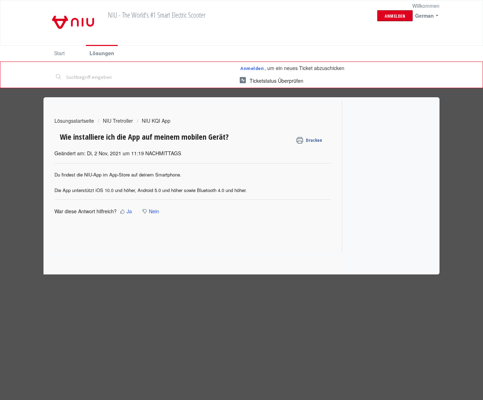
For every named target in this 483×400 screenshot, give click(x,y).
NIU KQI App (156, 120)
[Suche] (59, 77)
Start (59, 53)
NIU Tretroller (118, 120)
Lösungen (101, 53)
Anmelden (252, 68)
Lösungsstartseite (74, 120)
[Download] (228, 107)
